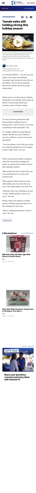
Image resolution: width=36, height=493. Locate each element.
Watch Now (30, 3)
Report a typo (7, 220)
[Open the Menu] (3, 2)
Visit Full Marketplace (27, 233)
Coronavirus (8, 17)
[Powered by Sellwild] (31, 346)
